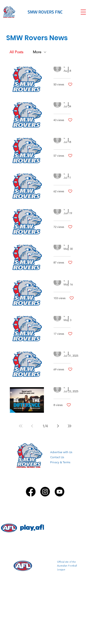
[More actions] (70, 68)
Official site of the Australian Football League (67, 565)
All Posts (16, 52)
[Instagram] (45, 491)
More (37, 52)
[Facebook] (31, 491)
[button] (83, 12)
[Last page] (69, 426)
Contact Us (57, 457)
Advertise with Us (61, 452)
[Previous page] (32, 426)
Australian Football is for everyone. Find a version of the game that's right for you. (67, 528)
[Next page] (58, 426)
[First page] (20, 426)
